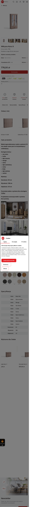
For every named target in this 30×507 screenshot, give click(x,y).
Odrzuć (5, 268)
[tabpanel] (4, 41)
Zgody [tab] (5, 241)
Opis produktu (13, 105)
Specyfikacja (22, 105)
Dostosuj (5, 264)
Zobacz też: (5, 105)
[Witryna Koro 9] (14, 22)
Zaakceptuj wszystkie (8, 260)
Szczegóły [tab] (14, 241)
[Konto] (20, 2)
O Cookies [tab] (23, 241)
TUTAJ (3, 193)
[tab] (5, 105)
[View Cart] (23, 2)
